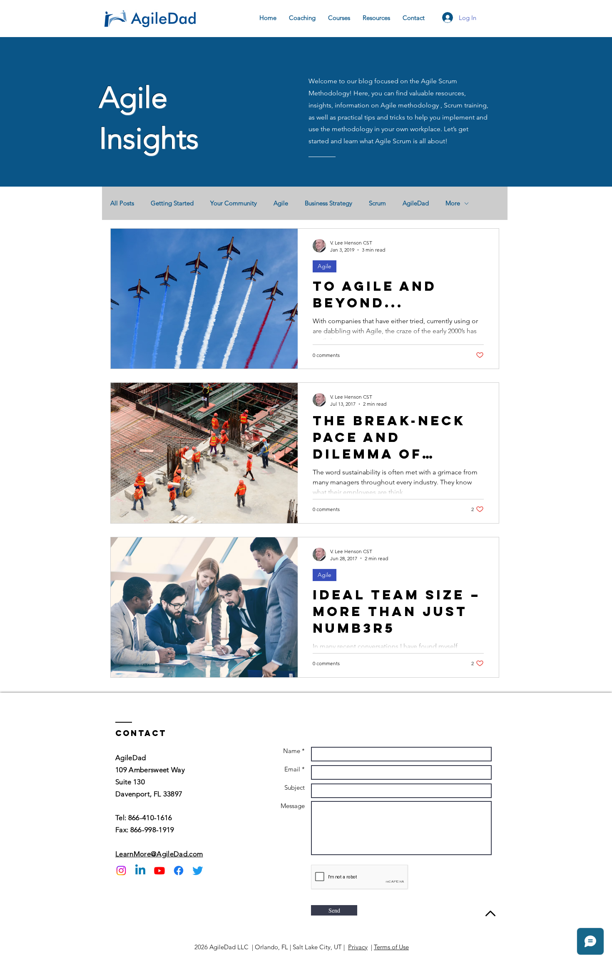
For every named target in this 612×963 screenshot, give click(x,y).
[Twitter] (198, 870)
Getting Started (172, 203)
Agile (281, 203)
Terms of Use (391, 947)
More (452, 203)
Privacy (358, 947)
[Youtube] (159, 870)
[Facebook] (178, 870)
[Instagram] (121, 870)
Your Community (233, 203)
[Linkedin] (140, 870)
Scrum (377, 203)
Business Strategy (328, 203)
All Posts (122, 203)
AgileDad (416, 203)
